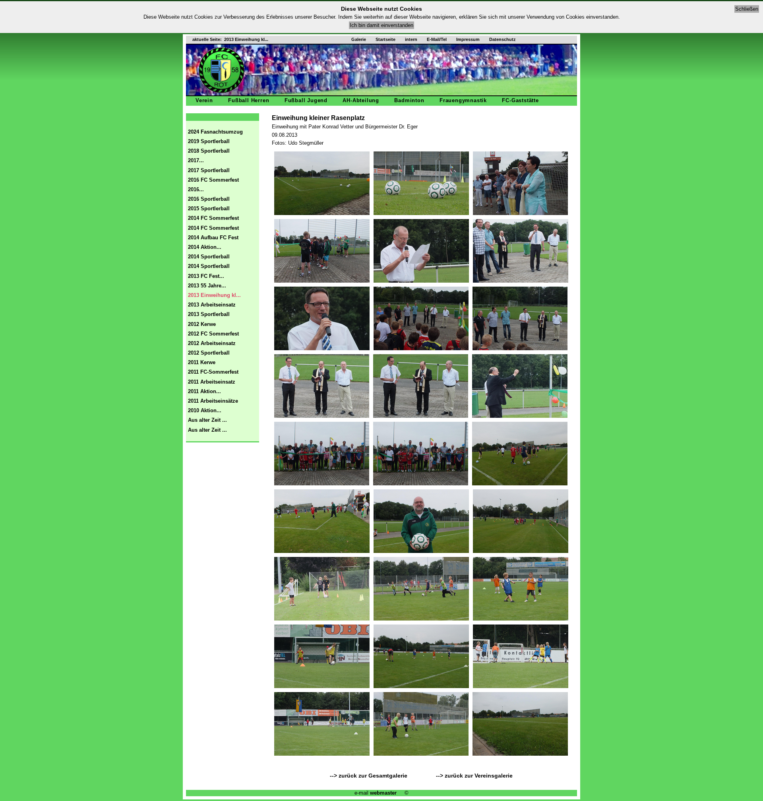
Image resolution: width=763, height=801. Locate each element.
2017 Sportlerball (209, 170)
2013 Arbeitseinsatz (212, 305)
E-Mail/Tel (437, 39)
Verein (204, 100)
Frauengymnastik (463, 100)
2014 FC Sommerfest (213, 218)
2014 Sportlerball (209, 257)
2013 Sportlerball (209, 314)
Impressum (468, 39)
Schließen (746, 9)
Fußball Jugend (306, 100)
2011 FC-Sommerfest (213, 372)
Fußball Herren (248, 100)
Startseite (385, 39)
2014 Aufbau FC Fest (213, 237)
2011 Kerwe (201, 362)
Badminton (409, 100)
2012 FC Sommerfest (213, 334)
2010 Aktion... (204, 410)
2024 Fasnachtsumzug (215, 132)
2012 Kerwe (202, 324)
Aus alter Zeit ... (207, 420)
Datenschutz (502, 39)
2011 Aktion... (204, 391)
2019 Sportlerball (209, 141)
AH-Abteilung (361, 100)
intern (411, 39)
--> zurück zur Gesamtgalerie (370, 775)
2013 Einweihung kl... (214, 295)
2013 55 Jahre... (207, 286)
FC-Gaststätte (520, 100)
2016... (196, 189)
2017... (196, 160)
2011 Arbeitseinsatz (211, 382)
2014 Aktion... (204, 247)
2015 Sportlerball (209, 208)
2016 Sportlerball (209, 199)
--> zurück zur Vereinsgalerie (474, 775)
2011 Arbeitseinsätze (213, 401)
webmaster (383, 793)
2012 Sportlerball (209, 353)
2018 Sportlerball (209, 151)
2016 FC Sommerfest (213, 180)
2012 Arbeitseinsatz (212, 343)
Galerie (358, 39)
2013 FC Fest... (206, 276)
